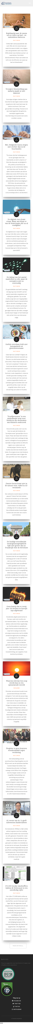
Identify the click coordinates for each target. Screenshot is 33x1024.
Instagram (17, 1009)
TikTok (17, 1006)
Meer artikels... (18, 945)
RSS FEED (5, 959)
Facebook (17, 1001)
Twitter (17, 1003)
